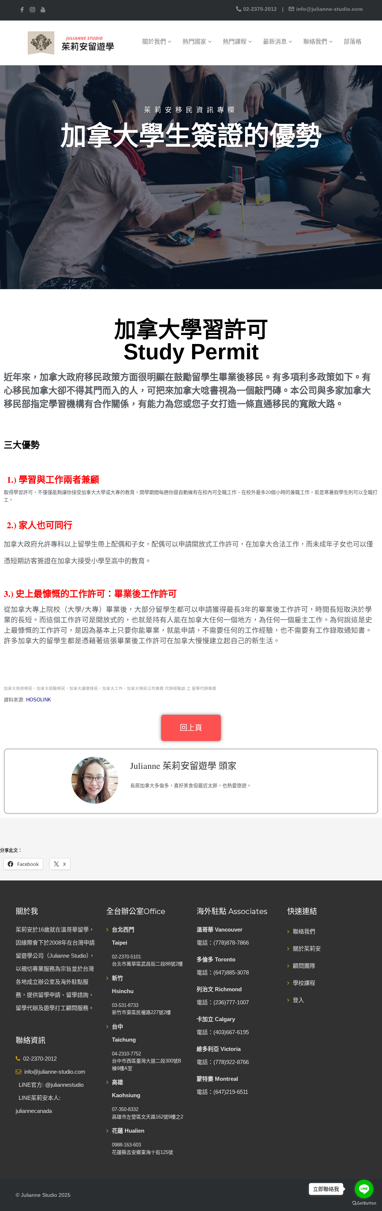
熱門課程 (235, 41)
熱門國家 (195, 41)
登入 (298, 1000)
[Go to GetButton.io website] (364, 1203)
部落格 (352, 41)
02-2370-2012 (260, 9)
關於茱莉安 (307, 948)
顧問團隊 (304, 966)
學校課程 (304, 983)
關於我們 (154, 41)
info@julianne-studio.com (329, 9)
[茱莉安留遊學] (70, 43)
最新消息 (275, 41)
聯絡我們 (316, 41)
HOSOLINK (39, 699)
